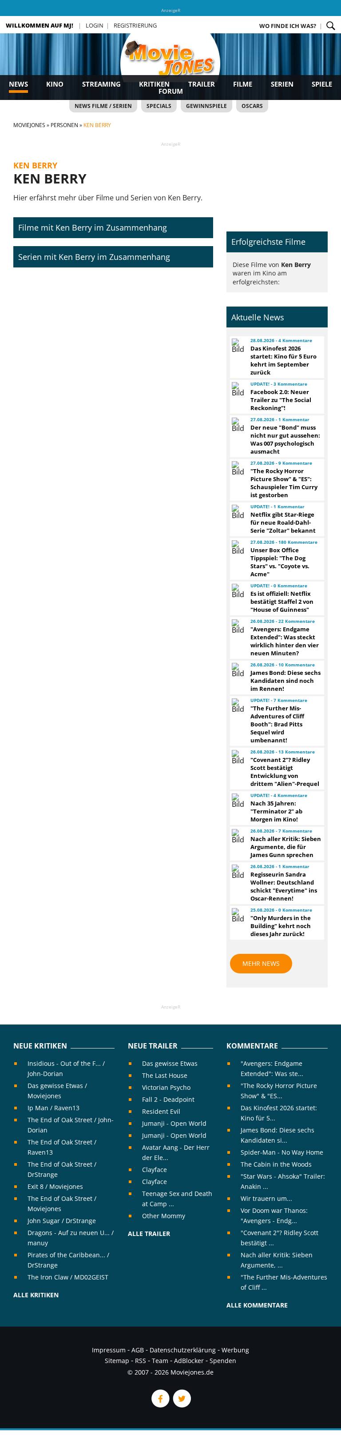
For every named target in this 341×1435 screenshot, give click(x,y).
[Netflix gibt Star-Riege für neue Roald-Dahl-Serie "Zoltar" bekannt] (237, 512)
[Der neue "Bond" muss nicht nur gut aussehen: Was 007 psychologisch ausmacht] (237, 425)
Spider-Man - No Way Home (282, 1152)
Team (160, 1360)
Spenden (223, 1360)
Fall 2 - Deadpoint (168, 1099)
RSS (140, 1360)
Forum (171, 91)
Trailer (201, 84)
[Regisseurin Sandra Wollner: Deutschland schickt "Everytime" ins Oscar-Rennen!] (237, 872)
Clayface (154, 1169)
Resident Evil (161, 1111)
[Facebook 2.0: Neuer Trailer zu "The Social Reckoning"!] (237, 389)
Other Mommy (163, 1216)
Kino (54, 84)
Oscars (252, 106)
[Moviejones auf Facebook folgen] (160, 1405)
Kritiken (154, 84)
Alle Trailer (149, 1233)
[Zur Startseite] (170, 66)
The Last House (164, 1075)
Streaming (101, 84)
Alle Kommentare (257, 1305)
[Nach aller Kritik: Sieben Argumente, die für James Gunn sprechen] (237, 836)
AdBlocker (189, 1360)
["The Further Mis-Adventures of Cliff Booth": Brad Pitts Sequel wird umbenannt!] (237, 705)
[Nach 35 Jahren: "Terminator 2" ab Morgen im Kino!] (237, 800)
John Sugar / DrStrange (62, 1220)
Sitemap (117, 1360)
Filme (242, 84)
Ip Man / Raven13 (53, 1108)
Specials (159, 106)
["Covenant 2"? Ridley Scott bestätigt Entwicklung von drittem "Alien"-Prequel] (237, 757)
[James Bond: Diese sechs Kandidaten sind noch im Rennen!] (237, 670)
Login (94, 25)
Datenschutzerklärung (183, 1350)
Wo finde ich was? (287, 26)
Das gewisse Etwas (170, 1063)
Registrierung (135, 25)
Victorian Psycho (166, 1087)
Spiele (322, 84)
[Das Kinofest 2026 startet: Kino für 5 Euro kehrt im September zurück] (237, 346)
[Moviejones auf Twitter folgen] (181, 1405)
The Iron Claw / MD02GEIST (68, 1277)
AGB (137, 1350)
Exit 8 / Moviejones (55, 1186)
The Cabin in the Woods (276, 1164)
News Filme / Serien (103, 106)
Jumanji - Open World (174, 1123)
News (18, 84)
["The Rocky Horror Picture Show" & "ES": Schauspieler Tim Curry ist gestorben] (237, 468)
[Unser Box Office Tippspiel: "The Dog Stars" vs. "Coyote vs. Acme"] (237, 547)
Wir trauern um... (266, 1198)
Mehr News (261, 963)
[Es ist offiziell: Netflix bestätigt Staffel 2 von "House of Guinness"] (237, 591)
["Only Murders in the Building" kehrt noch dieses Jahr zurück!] (237, 915)
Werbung (235, 1350)
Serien (282, 84)
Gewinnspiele (206, 106)
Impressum (109, 1350)
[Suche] (330, 26)
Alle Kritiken (36, 1295)
